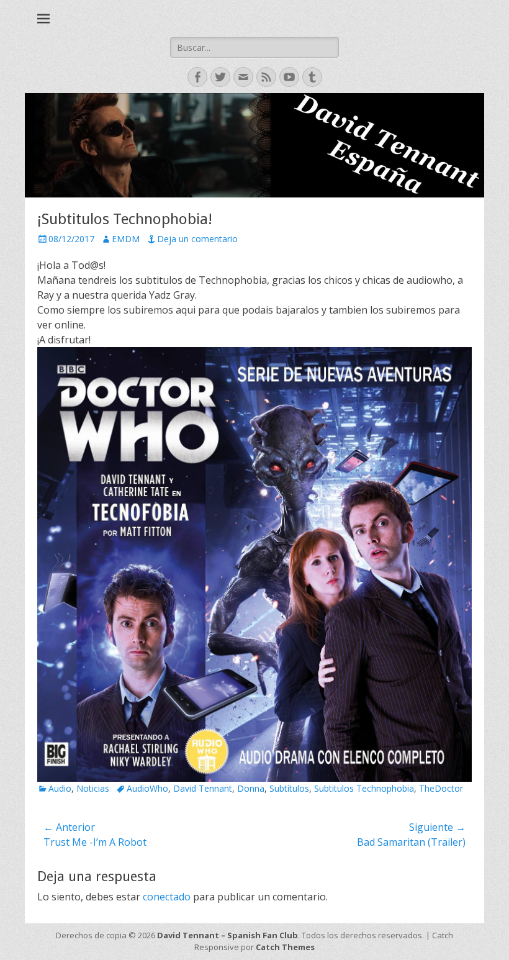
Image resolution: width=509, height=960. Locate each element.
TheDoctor (441, 788)
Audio (59, 788)
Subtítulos (289, 788)
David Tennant (202, 788)
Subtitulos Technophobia (364, 788)
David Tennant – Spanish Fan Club (227, 935)
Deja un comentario (197, 239)
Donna (250, 788)
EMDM (126, 239)
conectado (167, 896)
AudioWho (147, 788)
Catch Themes (285, 947)
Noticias (92, 788)
